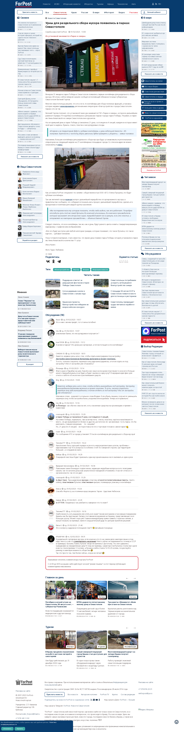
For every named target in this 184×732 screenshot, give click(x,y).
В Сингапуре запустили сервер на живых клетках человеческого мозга (152, 56)
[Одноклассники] (53, 261)
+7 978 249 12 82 (22, 718)
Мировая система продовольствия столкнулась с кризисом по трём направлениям (153, 44)
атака (71, 597)
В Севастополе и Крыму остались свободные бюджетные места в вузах (152, 218)
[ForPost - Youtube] (96, 700)
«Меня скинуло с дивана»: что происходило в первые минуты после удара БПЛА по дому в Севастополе (29, 114)
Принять (20, 729)
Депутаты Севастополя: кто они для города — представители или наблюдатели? (28, 319)
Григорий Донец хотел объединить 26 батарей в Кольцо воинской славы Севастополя (28, 102)
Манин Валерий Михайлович (29, 199)
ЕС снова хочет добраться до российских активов (153, 34)
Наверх (177, 722)
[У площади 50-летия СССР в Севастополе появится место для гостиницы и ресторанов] (101, 291)
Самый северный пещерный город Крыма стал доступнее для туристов (92, 654)
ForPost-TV (104, 694)
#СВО (56, 4)
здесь (59, 145)
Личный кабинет (154, 12)
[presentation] (127, 577)
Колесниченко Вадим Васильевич (31, 192)
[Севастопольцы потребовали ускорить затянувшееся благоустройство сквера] (101, 280)
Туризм (100, 4)
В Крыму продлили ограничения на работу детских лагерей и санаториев (59, 654)
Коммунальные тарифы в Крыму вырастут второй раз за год (30, 71)
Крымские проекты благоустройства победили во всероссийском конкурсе (76, 304)
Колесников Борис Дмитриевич (30, 179)
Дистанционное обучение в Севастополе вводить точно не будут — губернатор (29, 126)
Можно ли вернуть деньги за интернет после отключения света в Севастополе (153, 404)
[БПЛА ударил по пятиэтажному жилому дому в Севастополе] (92, 582)
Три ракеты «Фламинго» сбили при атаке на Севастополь (122, 603)
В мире (96, 12)
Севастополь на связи (153, 81)
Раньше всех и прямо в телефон (153, 102)
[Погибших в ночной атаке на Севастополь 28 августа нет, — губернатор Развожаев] (60, 582)
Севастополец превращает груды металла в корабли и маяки (122, 304)
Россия (84, 12)
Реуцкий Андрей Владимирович (29, 186)
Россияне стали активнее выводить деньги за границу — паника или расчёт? (29, 137)
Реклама (133, 12)
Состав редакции (128, 694)
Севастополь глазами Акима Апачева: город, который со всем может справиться (153, 353)
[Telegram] (59, 261)
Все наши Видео (151, 86)
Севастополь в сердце (153, 97)
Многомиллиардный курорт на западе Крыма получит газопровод (121, 654)
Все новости (73, 694)
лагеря (71, 647)
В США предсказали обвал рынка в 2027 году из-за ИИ (152, 66)
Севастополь (60, 12)
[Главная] (24, 3)
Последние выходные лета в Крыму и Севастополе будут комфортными (29, 147)
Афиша (110, 4)
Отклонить (7, 729)
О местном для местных (154, 92)
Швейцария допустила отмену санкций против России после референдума (154, 25)
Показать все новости (30, 157)
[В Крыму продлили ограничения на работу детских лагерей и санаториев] (60, 632)
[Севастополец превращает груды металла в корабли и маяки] (101, 302)
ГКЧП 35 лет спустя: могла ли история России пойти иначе (153, 394)
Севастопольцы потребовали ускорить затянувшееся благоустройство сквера (123, 283)
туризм (102, 647)
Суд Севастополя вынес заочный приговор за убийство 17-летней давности (30, 61)
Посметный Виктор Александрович (30, 221)
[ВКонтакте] (48, 261)
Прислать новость (29, 12)
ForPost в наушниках (154, 118)
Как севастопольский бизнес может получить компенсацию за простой (153, 385)
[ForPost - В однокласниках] (99, 700)
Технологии (123, 4)
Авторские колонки (89, 694)
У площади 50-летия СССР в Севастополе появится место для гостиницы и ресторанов (123, 293)
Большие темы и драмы (154, 108)
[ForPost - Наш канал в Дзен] (100, 700)
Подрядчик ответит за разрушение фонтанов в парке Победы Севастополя (76, 283)
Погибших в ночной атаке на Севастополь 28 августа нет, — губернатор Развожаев (59, 604)
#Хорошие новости (71, 4)
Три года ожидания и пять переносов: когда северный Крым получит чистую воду (153, 374)
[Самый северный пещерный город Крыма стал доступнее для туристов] (92, 632)
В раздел (30, 364)
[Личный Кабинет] (153, 4)
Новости (46, 4)
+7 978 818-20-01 (145, 689)
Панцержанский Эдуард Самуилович (32, 234)
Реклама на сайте (23, 691)
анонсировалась (67, 106)
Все (47, 12)
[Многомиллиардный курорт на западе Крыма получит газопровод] (123, 632)
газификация (131, 647)
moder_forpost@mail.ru (30, 714)
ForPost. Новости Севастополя (76, 706)
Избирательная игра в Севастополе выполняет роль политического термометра (28, 353)
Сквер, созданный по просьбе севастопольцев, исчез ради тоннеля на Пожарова (153, 261)
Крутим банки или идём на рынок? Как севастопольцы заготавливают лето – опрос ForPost (29, 49)
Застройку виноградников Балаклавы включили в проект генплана (85, 359)
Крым (74, 12)
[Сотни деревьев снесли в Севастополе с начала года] (52, 291)
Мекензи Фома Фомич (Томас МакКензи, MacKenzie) (31, 207)
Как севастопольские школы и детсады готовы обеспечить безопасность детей (154, 303)
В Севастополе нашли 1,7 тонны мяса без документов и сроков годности (29, 82)
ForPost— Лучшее (127, 700)
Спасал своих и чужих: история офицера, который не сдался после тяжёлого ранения (30, 36)
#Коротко (88, 4)
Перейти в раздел (29, 240)
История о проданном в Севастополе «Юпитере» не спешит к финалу (153, 282)
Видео (122, 12)
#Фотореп (109, 12)
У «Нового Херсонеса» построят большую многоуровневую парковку (152, 271)
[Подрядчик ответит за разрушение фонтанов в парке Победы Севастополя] (52, 280)
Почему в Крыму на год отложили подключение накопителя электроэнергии (153, 239)
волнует (69, 199)
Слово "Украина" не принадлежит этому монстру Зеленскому (27, 303)
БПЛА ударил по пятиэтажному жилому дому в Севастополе (91, 603)
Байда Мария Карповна (32, 226)
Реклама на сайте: (145, 682)
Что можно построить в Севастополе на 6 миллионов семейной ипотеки (29, 25)
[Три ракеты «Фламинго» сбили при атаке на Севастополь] (123, 582)
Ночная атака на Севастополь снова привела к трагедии (29, 91)
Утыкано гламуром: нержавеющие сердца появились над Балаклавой (29, 336)
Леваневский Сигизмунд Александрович (32, 214)
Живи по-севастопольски (154, 113)
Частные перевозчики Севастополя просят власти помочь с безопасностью (153, 292)
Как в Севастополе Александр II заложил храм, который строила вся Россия (153, 364)
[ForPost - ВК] (94, 700)
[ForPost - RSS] (91, 700)
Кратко (115, 694)
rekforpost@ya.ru (145, 693)
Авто (134, 4)
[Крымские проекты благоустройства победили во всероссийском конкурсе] (52, 302)
